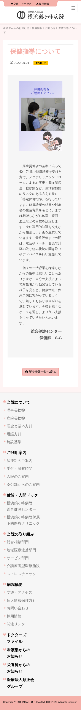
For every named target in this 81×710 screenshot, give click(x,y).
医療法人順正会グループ (20, 683)
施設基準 (14, 442)
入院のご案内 (18, 476)
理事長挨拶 (16, 410)
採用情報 (43, 3)
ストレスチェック (21, 574)
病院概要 (14, 584)
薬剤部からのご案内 (23, 484)
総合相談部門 (18, 542)
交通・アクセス (22, 3)
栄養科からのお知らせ (18, 668)
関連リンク (16, 624)
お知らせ (50, 28)
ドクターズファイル (16, 638)
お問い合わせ (18, 608)
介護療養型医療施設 (23, 566)
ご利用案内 (16, 452)
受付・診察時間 (19, 468)
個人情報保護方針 (21, 600)
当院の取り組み (20, 534)
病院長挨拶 (16, 418)
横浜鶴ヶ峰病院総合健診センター (21, 506)
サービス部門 (18, 558)
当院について (18, 402)
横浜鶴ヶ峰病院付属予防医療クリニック (23, 520)
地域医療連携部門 (21, 550)
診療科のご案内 (19, 461)
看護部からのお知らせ (16, 28)
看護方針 (14, 434)
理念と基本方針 (19, 426)
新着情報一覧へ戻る (42, 371)
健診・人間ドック (22, 495)
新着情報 (37, 28)
